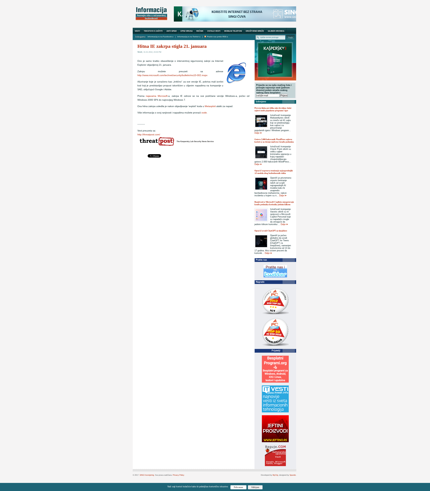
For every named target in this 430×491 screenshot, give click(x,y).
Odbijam (255, 487)
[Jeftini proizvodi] (275, 441)
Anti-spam (171, 31)
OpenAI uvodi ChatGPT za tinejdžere (270, 230)
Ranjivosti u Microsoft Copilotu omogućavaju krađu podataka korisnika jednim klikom (274, 203)
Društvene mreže (255, 31)
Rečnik (199, 31)
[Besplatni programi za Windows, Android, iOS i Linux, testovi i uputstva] (275, 382)
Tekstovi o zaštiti (153, 31)
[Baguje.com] (275, 465)
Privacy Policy (178, 475)
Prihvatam (238, 487)
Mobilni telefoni (233, 31)
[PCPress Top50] (275, 314)
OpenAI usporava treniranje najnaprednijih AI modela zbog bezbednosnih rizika (273, 172)
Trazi (290, 37)
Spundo (293, 475)
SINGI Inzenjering (147, 475)
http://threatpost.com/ (148, 134)
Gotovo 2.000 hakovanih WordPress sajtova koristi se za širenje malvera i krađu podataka (274, 140)
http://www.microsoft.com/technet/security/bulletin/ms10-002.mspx (172, 75)
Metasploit (210, 106)
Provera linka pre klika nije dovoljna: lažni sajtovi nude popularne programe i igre (272, 109)
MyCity (275, 475)
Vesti (137, 31)
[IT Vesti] (275, 411)
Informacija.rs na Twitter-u (189, 37)
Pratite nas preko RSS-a (217, 37)
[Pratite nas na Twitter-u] (275, 276)
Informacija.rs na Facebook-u (161, 37)
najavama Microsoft (156, 96)
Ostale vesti (213, 31)
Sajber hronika (276, 31)
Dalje (256, 133)
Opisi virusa (186, 31)
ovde (204, 112)
